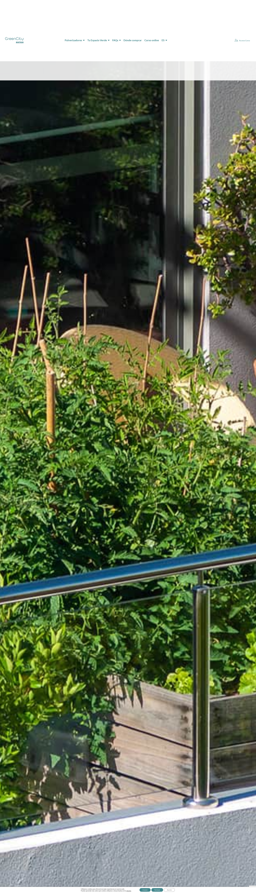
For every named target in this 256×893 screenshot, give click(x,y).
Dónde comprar (133, 40)
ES (163, 40)
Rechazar (157, 890)
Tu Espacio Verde (97, 40)
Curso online (151, 40)
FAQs (115, 40)
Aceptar (145, 890)
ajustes (128, 891)
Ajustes (169, 890)
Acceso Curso (244, 41)
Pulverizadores (73, 40)
